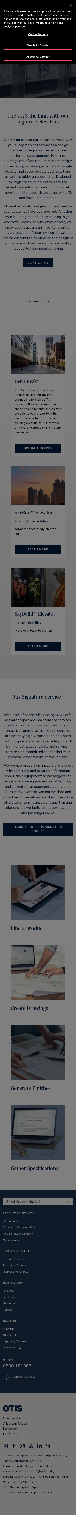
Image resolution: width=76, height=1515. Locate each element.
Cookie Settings (38, 34)
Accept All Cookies (38, 56)
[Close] (71, 5)
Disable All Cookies (37, 45)
